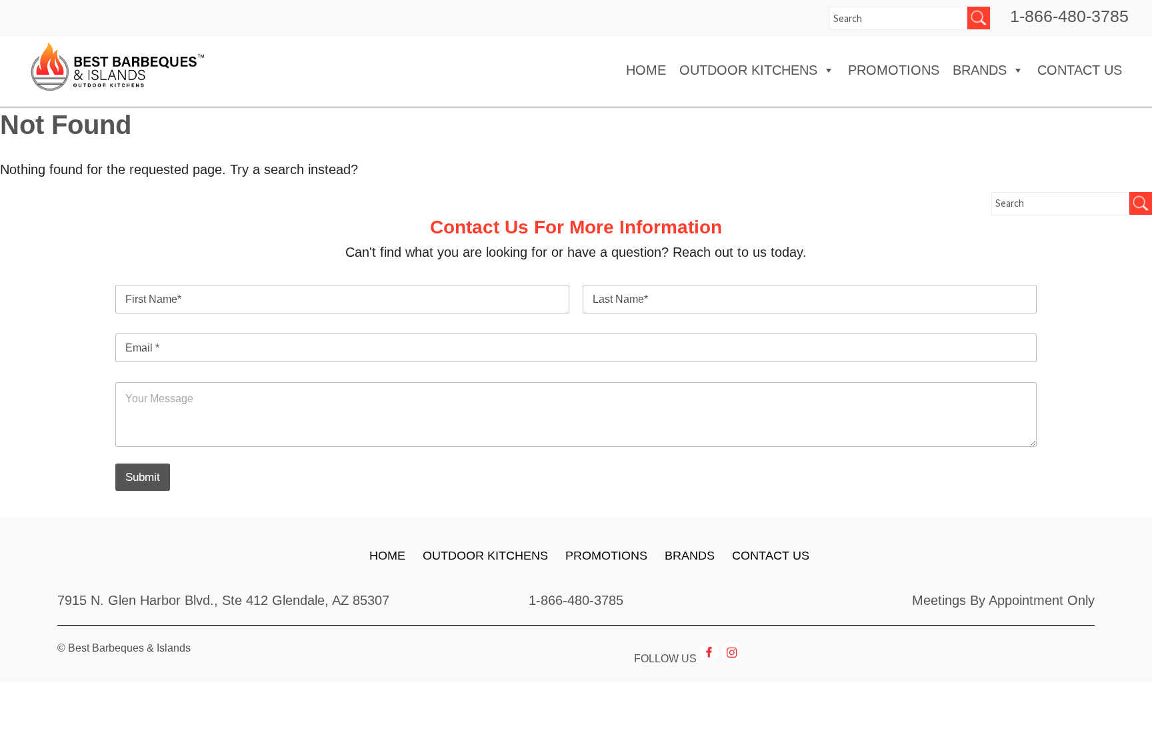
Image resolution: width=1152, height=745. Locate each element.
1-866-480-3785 (1069, 16)
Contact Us (1079, 70)
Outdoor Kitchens (748, 70)
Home (646, 70)
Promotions (893, 70)
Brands (690, 555)
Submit (142, 477)
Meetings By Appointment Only (1003, 600)
